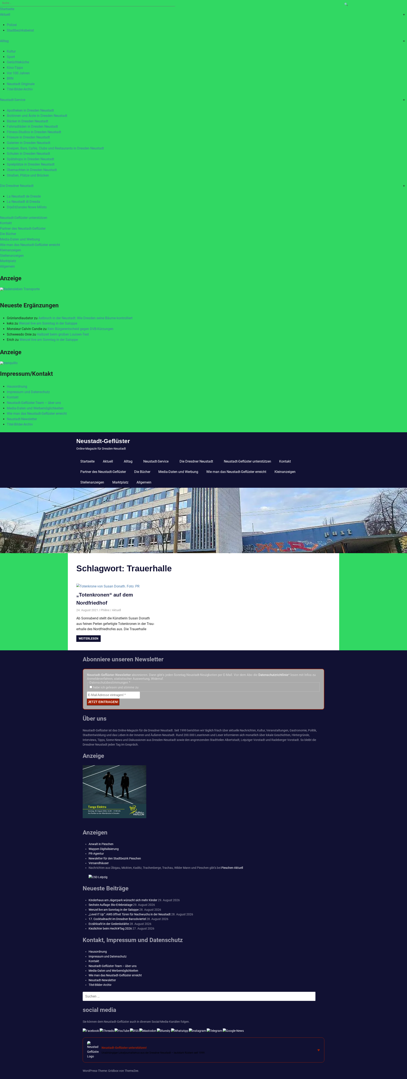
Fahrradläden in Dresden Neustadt (32, 126)
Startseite (7, 9)
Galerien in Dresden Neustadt (28, 143)
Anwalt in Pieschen (101, 844)
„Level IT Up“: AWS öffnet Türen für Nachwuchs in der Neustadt (130, 914)
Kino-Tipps (15, 68)
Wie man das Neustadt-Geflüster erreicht (30, 245)
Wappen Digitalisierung (104, 849)
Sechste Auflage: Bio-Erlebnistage (110, 904)
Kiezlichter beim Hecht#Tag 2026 (110, 928)
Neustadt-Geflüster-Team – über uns (34, 403)
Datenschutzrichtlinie (273, 675)
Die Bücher (8, 234)
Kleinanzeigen (10, 250)
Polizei (12, 25)
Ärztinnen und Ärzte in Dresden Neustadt (37, 116)
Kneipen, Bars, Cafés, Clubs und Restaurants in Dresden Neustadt (55, 148)
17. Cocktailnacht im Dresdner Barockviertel (117, 919)
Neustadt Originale (21, 84)
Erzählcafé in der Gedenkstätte (109, 924)
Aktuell (5, 14)
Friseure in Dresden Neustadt (28, 137)
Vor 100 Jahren (18, 73)
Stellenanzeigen (12, 256)
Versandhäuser (99, 863)
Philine (105, 610)
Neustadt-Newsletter (22, 419)
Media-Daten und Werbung (20, 239)
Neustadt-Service (12, 100)
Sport (11, 57)
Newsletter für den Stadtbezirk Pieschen (115, 858)
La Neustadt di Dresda (23, 202)
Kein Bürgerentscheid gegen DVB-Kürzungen (80, 329)
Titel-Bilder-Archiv (20, 89)
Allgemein (7, 266)
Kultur (11, 51)
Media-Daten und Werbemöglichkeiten (35, 408)
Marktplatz (8, 261)
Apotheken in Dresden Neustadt (30, 110)
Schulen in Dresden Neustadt (28, 154)
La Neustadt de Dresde (24, 196)
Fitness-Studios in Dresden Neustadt (34, 132)
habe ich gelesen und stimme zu (115, 687)
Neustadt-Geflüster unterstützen (23, 218)
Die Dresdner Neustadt (16, 186)
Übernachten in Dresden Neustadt (32, 170)
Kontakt (6, 223)
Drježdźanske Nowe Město (27, 207)
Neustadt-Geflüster (103, 441)
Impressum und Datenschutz (28, 392)
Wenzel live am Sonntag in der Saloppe (48, 323)
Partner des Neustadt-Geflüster (23, 229)
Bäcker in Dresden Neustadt (27, 121)
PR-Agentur (96, 853)
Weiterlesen (88, 638)
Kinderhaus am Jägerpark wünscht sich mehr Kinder (123, 900)
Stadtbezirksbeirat (20, 30)
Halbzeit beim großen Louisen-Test (63, 334)
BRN (10, 78)
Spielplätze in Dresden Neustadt (30, 164)
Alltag (4, 41)
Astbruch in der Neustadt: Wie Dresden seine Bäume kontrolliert (85, 318)
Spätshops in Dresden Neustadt (30, 159)
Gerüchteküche (18, 62)
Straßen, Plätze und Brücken (28, 175)
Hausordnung (17, 386)
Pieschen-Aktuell (232, 867)
